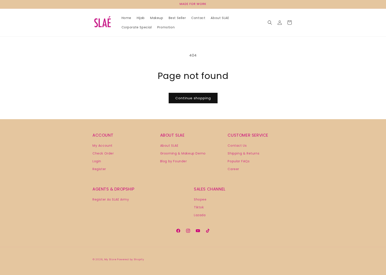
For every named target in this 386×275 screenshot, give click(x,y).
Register (99, 169)
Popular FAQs (239, 161)
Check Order (103, 153)
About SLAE (169, 145)
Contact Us (237, 145)
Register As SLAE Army (110, 199)
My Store (110, 259)
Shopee (200, 199)
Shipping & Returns (243, 153)
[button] (270, 23)
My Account (102, 145)
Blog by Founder (173, 161)
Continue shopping (193, 98)
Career (233, 169)
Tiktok (199, 207)
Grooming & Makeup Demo (183, 153)
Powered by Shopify (130, 259)
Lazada (200, 215)
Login (96, 161)
